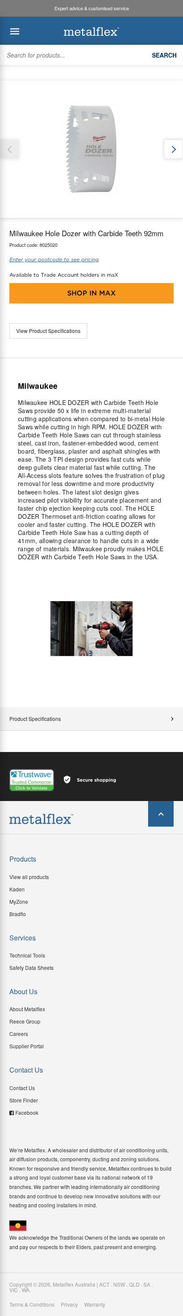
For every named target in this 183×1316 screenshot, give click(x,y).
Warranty (94, 1304)
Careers (18, 1033)
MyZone (18, 901)
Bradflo (17, 913)
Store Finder (23, 1100)
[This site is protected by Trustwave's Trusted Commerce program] (31, 780)
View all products (29, 876)
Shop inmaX (91, 293)
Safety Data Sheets (31, 967)
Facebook (26, 1112)
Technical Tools (27, 955)
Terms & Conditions (31, 1304)
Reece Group (24, 1021)
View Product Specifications (48, 330)
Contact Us (22, 1087)
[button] (173, 149)
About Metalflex (27, 1008)
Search (164, 55)
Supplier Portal (26, 1046)
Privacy (69, 1304)
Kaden (17, 889)
